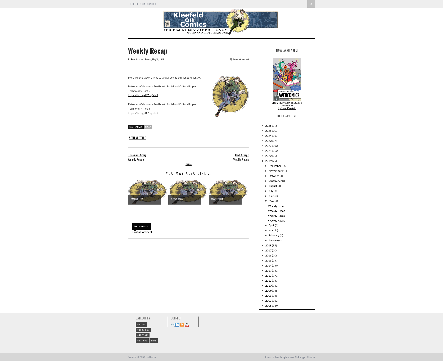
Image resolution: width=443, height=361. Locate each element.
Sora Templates (283, 357)
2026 (268, 125)
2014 (268, 265)
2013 (268, 270)
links (153, 340)
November (275, 170)
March (273, 230)
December (275, 165)
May (272, 200)
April (272, 225)
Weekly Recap (276, 205)
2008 (268, 295)
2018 (268, 245)
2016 (268, 255)
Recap (148, 126)
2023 (268, 140)
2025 (268, 130)
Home (189, 164)
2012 (268, 275)
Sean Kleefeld (137, 59)
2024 (268, 135)
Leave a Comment (241, 59)
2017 (268, 250)
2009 (268, 290)
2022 (268, 145)
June (271, 195)
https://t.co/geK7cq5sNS (143, 95)
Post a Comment (142, 231)
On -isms (141, 324)
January (273, 240)
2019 (268, 160)
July (271, 190)
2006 (268, 305)
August (273, 185)
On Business (143, 329)
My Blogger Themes (305, 357)
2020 (268, 155)
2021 (268, 150)
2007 (268, 300)
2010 (268, 285)
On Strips (142, 340)
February (274, 235)
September (275, 180)
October (274, 175)
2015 (268, 260)
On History (142, 335)
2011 (268, 280)
